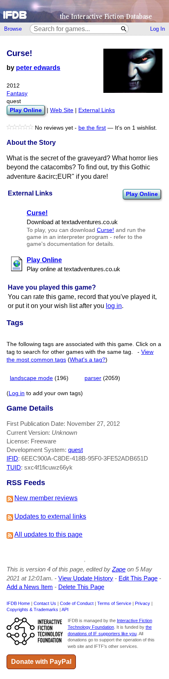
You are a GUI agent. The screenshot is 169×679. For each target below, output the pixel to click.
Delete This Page (81, 586)
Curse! (105, 230)
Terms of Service (114, 603)
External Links (96, 110)
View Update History (85, 578)
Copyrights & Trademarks (32, 609)
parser (92, 378)
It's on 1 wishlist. (136, 128)
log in (114, 305)
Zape (119, 569)
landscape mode (31, 378)
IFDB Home (18, 603)
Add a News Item (30, 586)
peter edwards (38, 67)
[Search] (124, 29)
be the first (92, 128)
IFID (12, 458)
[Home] (84, 11)
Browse (13, 29)
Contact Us (45, 603)
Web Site (61, 110)
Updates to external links (50, 516)
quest (75, 449)
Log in (17, 393)
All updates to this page (48, 534)
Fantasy (17, 93)
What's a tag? (87, 360)
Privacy (142, 603)
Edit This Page (138, 578)
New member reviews (46, 498)
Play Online (142, 194)
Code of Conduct (77, 603)
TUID (14, 467)
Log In (157, 29)
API (65, 609)
